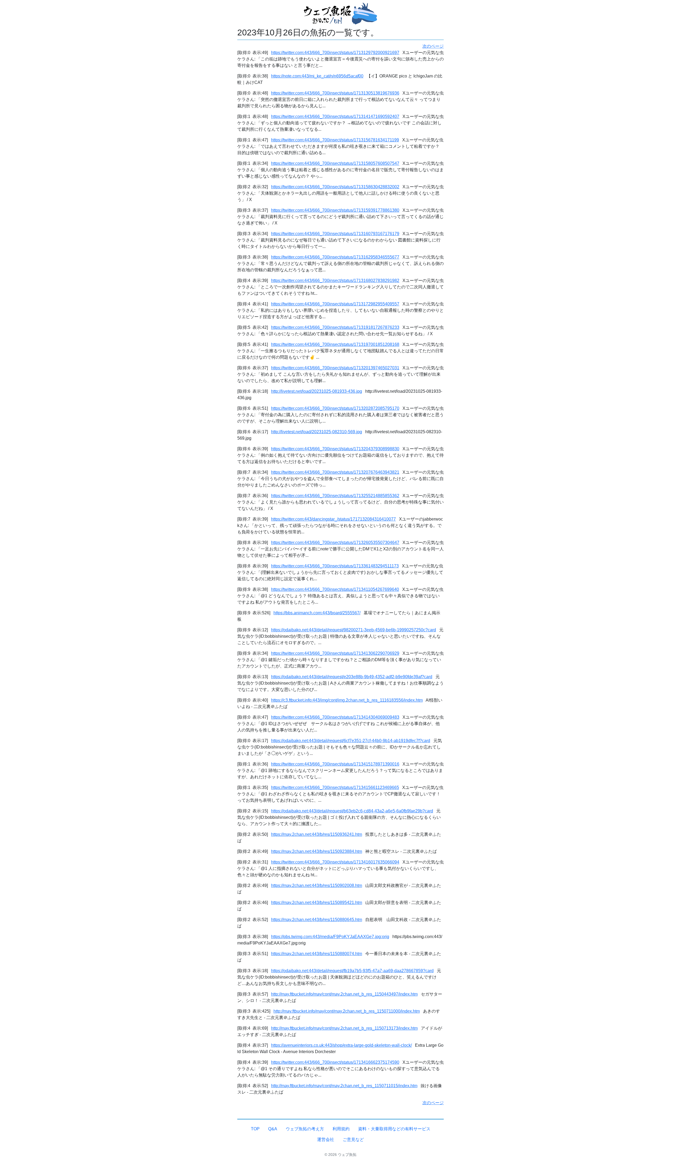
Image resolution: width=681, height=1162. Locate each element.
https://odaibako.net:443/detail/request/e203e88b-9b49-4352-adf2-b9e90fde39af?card (351, 676)
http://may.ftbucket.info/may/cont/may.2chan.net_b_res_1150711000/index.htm (346, 1011)
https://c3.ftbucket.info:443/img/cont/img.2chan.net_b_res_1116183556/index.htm (347, 700)
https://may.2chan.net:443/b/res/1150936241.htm (316, 834)
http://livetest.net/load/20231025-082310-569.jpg (316, 431)
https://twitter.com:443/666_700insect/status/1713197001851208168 (335, 344)
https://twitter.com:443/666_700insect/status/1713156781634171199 (335, 140)
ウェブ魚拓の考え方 (305, 1129)
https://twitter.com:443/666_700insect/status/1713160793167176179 (335, 233)
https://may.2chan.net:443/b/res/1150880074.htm (316, 953)
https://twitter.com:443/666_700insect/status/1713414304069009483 (335, 717)
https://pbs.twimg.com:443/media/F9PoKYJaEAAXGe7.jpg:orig (330, 936)
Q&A (272, 1129)
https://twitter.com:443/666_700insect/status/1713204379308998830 (335, 449)
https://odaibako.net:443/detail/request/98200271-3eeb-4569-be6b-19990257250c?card (353, 630)
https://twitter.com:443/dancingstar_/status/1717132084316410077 (333, 519)
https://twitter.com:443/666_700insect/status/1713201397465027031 (335, 368)
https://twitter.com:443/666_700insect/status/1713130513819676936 (335, 93)
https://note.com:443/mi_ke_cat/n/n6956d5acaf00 (317, 76)
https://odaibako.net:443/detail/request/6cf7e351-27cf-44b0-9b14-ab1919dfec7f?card (350, 740)
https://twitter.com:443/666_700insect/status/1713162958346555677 (335, 257)
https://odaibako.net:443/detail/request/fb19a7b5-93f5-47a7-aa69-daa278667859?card (352, 970)
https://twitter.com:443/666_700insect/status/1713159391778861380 (335, 210)
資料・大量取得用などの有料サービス (394, 1129)
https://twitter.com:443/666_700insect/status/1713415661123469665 (335, 787)
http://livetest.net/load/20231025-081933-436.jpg (316, 391)
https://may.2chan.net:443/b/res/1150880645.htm (316, 919)
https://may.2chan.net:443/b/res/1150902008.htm (316, 885)
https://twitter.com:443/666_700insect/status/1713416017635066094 (335, 862)
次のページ (433, 46)
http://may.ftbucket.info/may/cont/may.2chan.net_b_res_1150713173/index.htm (344, 1028)
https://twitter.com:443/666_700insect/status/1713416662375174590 (335, 1062)
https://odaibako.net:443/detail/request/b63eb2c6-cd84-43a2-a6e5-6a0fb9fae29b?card (352, 811)
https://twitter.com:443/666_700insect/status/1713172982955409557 (335, 304)
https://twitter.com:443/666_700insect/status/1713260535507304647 (335, 542)
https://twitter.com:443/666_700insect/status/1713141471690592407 (335, 116)
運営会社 (325, 1139)
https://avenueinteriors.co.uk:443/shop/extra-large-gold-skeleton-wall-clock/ (341, 1045)
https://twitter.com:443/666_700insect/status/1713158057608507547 (335, 163)
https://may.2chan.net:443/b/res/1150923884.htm (316, 851)
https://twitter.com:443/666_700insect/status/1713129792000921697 (335, 52)
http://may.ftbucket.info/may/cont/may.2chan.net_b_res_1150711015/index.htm (344, 1085)
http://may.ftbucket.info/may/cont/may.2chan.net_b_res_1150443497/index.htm (344, 994)
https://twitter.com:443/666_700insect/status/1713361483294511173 (335, 566)
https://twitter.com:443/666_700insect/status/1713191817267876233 (335, 327)
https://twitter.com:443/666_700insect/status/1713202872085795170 (335, 408)
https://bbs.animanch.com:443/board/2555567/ (316, 613)
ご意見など (353, 1139)
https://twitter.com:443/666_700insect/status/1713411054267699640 (335, 589)
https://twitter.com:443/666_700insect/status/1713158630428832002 (335, 187)
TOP (255, 1129)
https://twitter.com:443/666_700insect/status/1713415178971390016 (335, 764)
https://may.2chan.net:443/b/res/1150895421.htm (316, 902)
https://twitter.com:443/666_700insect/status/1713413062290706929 (335, 653)
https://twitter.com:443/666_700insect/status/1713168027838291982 (335, 280)
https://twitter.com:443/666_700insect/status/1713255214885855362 (335, 495)
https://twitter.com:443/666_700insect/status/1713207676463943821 (335, 472)
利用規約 (341, 1129)
